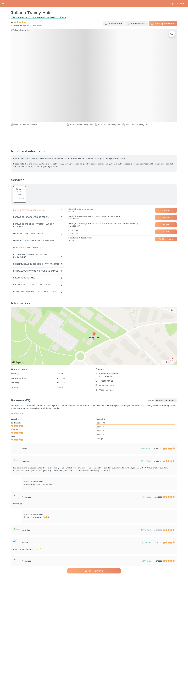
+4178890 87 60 (106, 381)
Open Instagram (106, 390)
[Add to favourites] (172, 34)
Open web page (106, 385)
